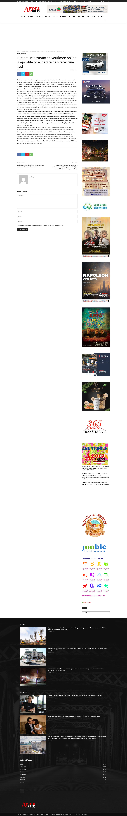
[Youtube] (109, 1)
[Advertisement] (63, 35)
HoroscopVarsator (99, 590)
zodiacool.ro (100, 596)
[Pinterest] (27, 74)
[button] (105, 20)
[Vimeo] (106, 1)
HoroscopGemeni (99, 569)
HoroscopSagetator (85, 590)
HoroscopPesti (106, 590)
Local (23, 51)
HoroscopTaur (92, 569)
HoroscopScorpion (106, 580)
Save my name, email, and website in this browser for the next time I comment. (41, 225)
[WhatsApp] (31, 74)
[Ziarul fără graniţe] (31, 9)
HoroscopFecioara (92, 580)
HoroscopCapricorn (92, 590)
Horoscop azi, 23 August (92, 559)
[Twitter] (104, 1)
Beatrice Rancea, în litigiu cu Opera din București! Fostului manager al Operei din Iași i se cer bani (75, 695)
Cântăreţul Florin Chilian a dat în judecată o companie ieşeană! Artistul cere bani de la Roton (74, 716)
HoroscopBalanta (99, 580)
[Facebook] (99, 1)
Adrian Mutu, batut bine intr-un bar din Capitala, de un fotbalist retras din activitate (30, 166)
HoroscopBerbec (85, 569)
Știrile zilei (23, 53)
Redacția (21, 70)
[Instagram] (101, 1)
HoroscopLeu (85, 580)
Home (18, 51)
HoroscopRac (106, 569)
